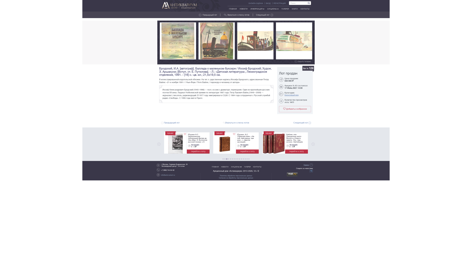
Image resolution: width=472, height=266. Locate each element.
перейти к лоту (198, 151)
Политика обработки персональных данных (236, 175)
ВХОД (268, 3)
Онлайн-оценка (255, 3)
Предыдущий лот (210, 15)
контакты (305, 9)
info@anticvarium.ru (168, 175)
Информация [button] (257, 9)
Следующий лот (262, 15)
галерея (285, 9)
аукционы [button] (272, 9)
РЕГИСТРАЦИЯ (279, 3)
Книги (295, 9)
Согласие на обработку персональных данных (236, 178)
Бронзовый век (292, 95)
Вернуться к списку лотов (238, 15)
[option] (178, 40)
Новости (244, 9)
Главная (233, 9)
